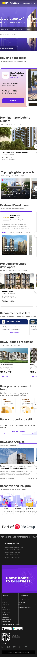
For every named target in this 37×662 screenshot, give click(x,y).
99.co (20, 605)
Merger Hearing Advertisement (6, 620)
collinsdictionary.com (24, 607)
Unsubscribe (5, 617)
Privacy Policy (6, 612)
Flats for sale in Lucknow (12, 552)
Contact (13, 101)
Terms (3, 607)
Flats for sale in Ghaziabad (12, 550)
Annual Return (6, 609)
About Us (4, 602)
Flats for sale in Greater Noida (13, 547)
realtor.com (21, 602)
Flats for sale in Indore (11, 555)
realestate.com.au (23, 600)
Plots (29, 29)
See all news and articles (28, 445)
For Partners (5, 605)
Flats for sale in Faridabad (12, 557)
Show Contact (14, 332)
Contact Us (5, 614)
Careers (4, 600)
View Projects (14, 77)
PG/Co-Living (17, 29)
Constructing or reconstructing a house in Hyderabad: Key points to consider (17, 467)
